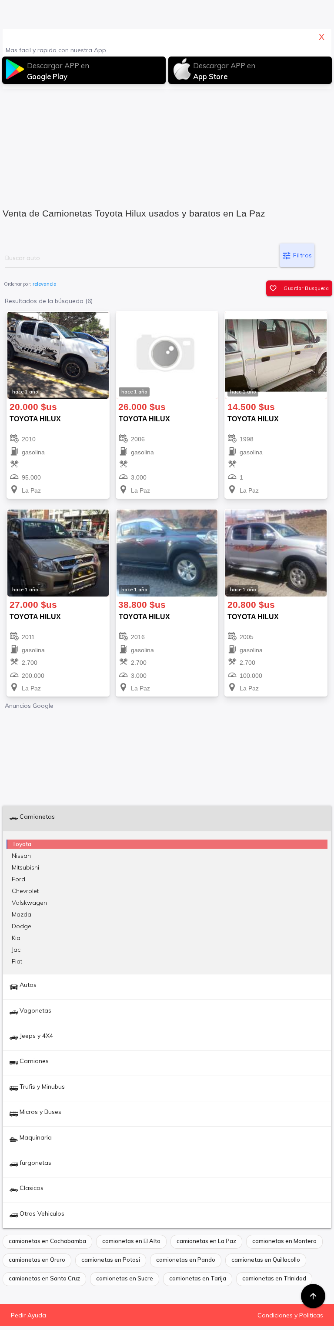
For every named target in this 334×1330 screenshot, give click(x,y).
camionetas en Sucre (124, 1278)
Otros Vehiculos (42, 1213)
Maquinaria (36, 1137)
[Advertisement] (167, 145)
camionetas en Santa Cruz (44, 1278)
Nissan (21, 856)
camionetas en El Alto (131, 1240)
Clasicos (31, 1188)
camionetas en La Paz (206, 1240)
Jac (16, 949)
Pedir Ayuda (28, 1315)
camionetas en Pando (185, 1259)
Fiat (17, 961)
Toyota (21, 844)
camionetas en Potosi (110, 1259)
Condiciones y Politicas (290, 1315)
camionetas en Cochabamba (47, 1240)
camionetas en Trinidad (274, 1278)
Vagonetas (35, 1010)
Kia (16, 938)
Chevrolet (25, 891)
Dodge (21, 926)
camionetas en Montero (284, 1240)
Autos (28, 985)
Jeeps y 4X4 (36, 1036)
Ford (18, 879)
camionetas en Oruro (37, 1259)
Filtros (297, 255)
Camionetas (37, 816)
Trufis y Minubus (42, 1086)
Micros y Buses (40, 1112)
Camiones (34, 1061)
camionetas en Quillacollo (265, 1259)
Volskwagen (29, 903)
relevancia (45, 284)
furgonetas (35, 1163)
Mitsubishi (25, 867)
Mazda (21, 914)
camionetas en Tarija (197, 1278)
